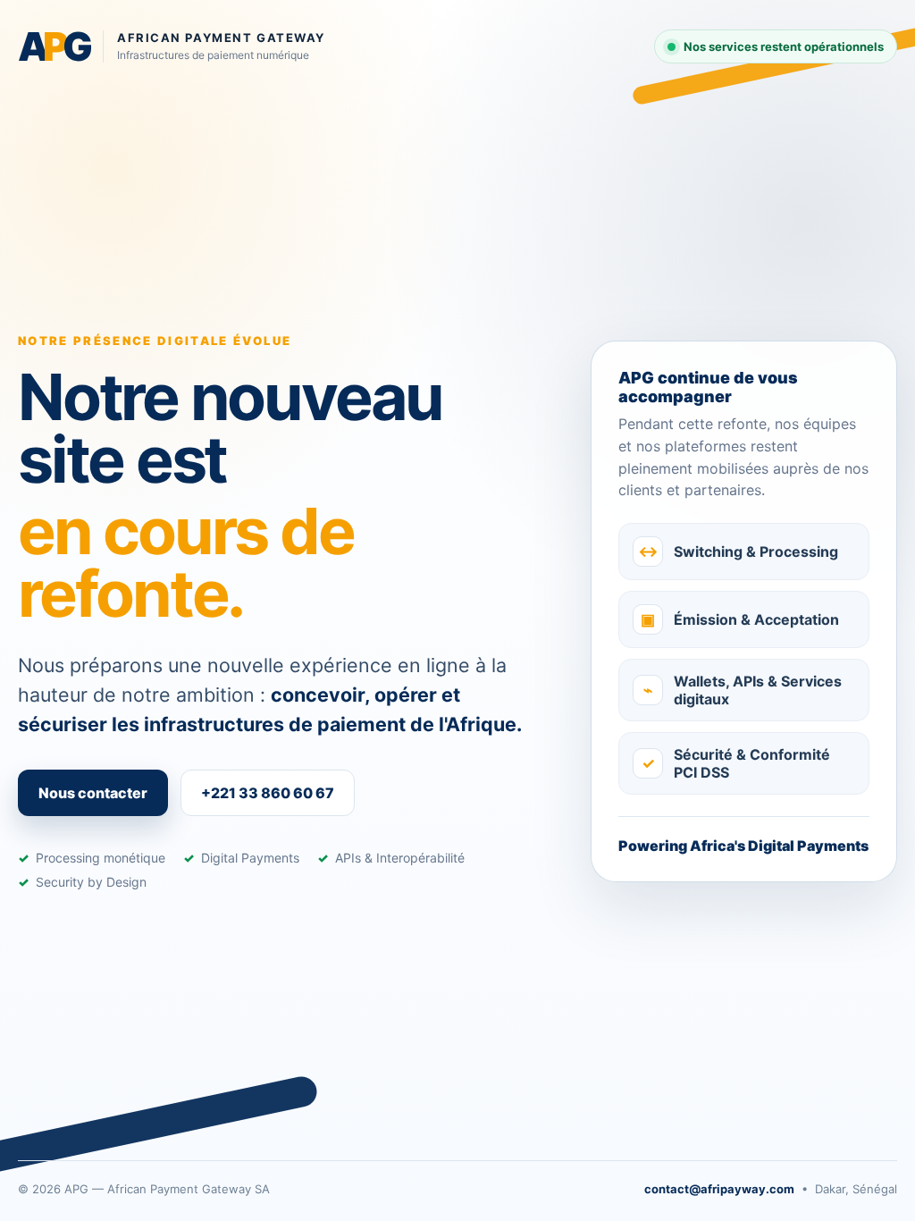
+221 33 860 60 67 (267, 793)
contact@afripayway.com (719, 1189)
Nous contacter (92, 793)
